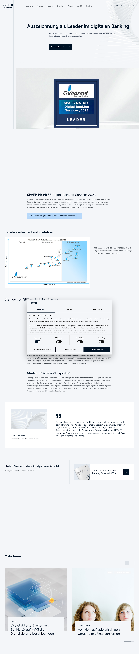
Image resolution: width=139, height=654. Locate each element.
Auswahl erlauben (69, 349)
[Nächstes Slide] (132, 563)
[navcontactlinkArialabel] (129, 6)
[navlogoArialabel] (8, 6)
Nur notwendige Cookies (42, 349)
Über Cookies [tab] (97, 309)
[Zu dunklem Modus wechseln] (134, 5)
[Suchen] (112, 6)
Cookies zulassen (97, 349)
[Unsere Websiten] (117, 6)
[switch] (59, 341)
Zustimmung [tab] (41, 309)
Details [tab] (69, 309)
